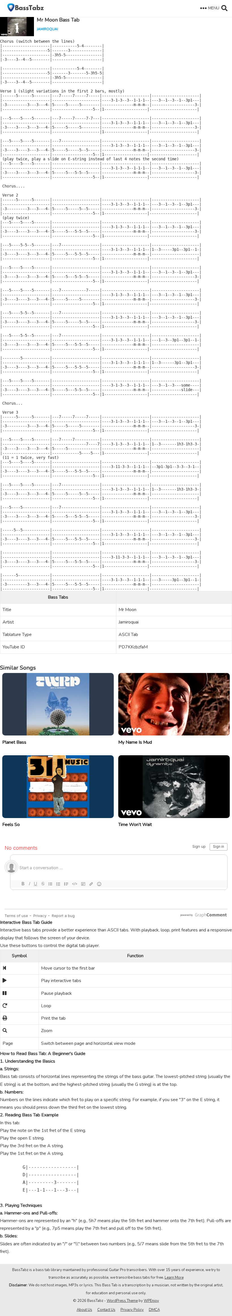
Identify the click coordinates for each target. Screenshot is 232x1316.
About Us (84, 1309)
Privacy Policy (132, 1309)
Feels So (11, 824)
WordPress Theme (122, 1300)
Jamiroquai (47, 29)
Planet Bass (14, 742)
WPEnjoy (151, 1300)
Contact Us (106, 1309)
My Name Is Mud (135, 742)
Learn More (174, 1277)
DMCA (154, 1309)
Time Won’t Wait (135, 824)
